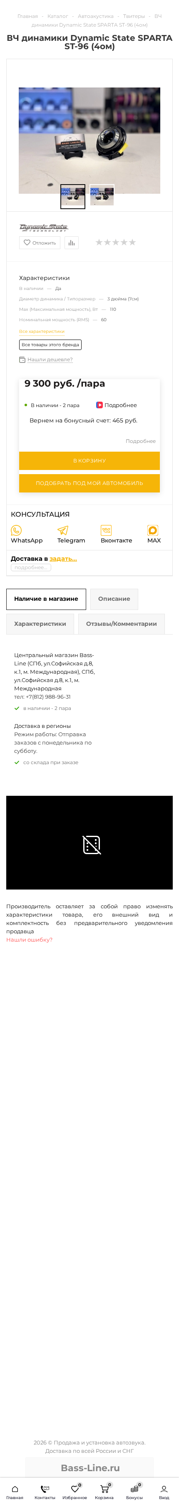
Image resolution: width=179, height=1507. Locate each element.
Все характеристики (42, 331)
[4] (124, 242)
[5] (133, 242)
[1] (99, 242)
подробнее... (31, 567)
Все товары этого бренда (50, 344)
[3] (116, 242)
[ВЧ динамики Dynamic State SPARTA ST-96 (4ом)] (73, 196)
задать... (63, 558)
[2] (108, 242)
